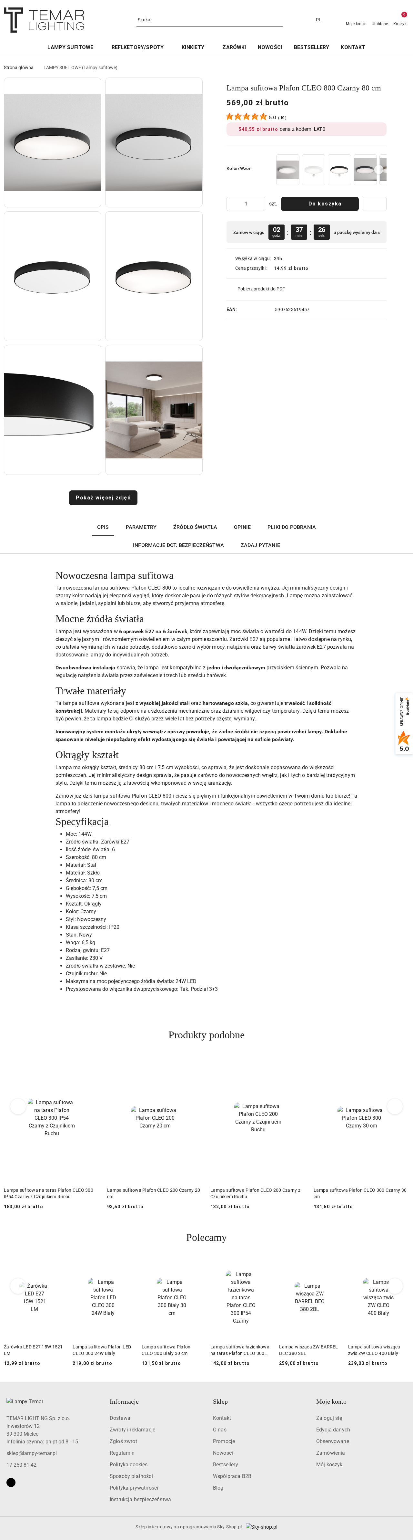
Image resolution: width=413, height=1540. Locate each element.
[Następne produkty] (395, 1106)
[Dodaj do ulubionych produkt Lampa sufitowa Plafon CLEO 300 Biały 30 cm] (195, 1264)
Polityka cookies (129, 1464)
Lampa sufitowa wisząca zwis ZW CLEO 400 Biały (374, 1350)
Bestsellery (225, 1464)
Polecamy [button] (206, 1237)
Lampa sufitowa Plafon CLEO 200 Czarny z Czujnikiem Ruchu (152, 1193)
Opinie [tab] (242, 527)
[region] (331, 169)
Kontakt (222, 1418)
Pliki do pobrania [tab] (291, 527)
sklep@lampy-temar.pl (31, 1453)
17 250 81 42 (21, 1465)
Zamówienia (330, 1453)
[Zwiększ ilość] (260, 204)
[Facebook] (10, 1482)
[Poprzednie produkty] (18, 1106)
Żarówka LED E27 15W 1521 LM (33, 1350)
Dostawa (120, 1418)
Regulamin (122, 1453)
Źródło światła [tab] (195, 527)
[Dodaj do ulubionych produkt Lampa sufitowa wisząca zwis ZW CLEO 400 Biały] (402, 1264)
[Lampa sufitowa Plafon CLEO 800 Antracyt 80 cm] (365, 170)
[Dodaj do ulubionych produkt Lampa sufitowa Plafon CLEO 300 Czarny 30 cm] (298, 1062)
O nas (220, 1430)
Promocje (224, 1441)
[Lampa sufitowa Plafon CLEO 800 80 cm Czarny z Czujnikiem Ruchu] (339, 170)
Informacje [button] (124, 1401)
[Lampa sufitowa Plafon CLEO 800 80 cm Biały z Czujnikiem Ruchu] (313, 170)
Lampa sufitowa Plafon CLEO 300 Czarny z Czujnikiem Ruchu (359, 1193)
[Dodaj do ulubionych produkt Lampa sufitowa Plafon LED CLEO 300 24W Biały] (126, 1264)
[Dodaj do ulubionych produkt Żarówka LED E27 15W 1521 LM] (57, 1264)
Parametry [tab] (141, 527)
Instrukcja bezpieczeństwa (140, 1499)
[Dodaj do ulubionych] (375, 204)
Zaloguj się (329, 1418)
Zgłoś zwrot (123, 1441)
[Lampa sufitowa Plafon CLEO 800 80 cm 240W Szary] (288, 170)
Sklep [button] (220, 1401)
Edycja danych (333, 1430)
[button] (52, 142)
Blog (218, 1488)
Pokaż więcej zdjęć (103, 498)
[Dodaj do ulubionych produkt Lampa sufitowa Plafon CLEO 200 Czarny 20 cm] (92, 1062)
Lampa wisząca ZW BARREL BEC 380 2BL (308, 1350)
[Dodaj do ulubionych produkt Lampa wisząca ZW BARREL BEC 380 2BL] (333, 1264)
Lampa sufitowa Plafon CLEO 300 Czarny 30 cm (256, 1193)
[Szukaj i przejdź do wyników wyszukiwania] (279, 20)
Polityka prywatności (134, 1488)
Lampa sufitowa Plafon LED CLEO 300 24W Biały (102, 1350)
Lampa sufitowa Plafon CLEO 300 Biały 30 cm (166, 1350)
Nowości (223, 1453)
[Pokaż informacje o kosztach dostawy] (313, 268)
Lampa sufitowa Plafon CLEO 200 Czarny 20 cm (50, 1193)
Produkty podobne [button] (206, 1035)
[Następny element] (379, 170)
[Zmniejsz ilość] (232, 204)
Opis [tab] (103, 527)
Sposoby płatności (131, 1476)
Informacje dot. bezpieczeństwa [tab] (178, 545)
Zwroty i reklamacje (132, 1430)
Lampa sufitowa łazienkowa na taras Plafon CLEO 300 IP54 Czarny (239, 1350)
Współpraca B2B (232, 1476)
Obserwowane (332, 1441)
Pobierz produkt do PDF (261, 288)
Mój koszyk (329, 1464)
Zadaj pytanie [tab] (260, 545)
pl (319, 19)
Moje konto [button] (331, 1401)
